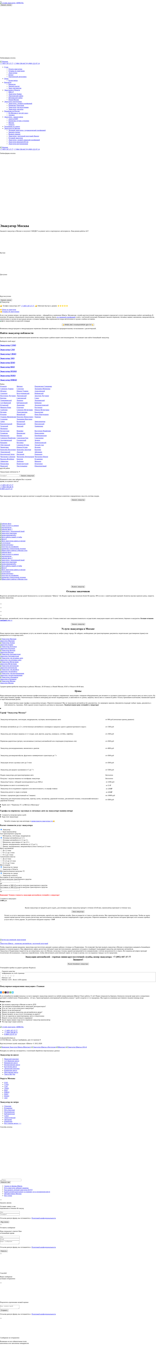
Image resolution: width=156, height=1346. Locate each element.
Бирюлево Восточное (8, 450)
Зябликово (38, 452)
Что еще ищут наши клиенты (12, 1022)
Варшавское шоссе (11, 1063)
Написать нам (5, 1182)
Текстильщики (22, 466)
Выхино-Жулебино (7, 459)
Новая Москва (13, 100)
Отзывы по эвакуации (16, 71)
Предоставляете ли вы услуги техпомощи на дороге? (21, 1014)
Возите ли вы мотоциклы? (11, 1010)
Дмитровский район (15, 96)
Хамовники (39, 426)
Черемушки (4, 447)
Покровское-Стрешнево (43, 386)
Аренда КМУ (13, 119)
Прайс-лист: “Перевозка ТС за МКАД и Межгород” (20, 805)
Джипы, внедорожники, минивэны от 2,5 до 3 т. (20, 844)
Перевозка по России (12, 111)
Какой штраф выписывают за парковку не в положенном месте (27, 1192)
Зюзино (37, 440)
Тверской (20, 426)
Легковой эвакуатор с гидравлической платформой (27, 130)
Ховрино (20, 400)
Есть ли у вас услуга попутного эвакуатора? (18, 1008)
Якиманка (4, 428)
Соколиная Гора (22, 438)
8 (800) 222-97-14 (33, 63)
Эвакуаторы (12, 73)
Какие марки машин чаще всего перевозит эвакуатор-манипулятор (26, 1020)
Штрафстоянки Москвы (13, 1194)
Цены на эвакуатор (9, 309)
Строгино (20, 389)
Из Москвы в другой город (18, 113)
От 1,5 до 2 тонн (9, 853)
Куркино (3, 386)
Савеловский (21, 398)
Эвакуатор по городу (10, 867)
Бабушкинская (9, 1114)
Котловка (20, 442)
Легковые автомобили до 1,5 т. (14, 838)
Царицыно (38, 454)
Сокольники (39, 438)
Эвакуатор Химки (15, 94)
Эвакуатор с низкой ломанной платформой (24, 140)
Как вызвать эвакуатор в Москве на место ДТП (19, 1004)
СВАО (6, 1088)
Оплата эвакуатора (15, 69)
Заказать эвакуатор (78, 500)
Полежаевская (9, 1112)
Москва (11, 123)
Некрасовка (4, 464)
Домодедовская (9, 1118)
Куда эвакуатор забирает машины (16, 1188)
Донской (20, 452)
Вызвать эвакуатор (78, 586)
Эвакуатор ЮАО (8, 375)
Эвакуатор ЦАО (7, 362)
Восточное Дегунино (8, 396)
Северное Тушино (6, 389)
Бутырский (4, 405)
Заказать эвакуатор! (27, 475)
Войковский (39, 393)
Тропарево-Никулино (24, 419)
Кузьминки (39, 459)
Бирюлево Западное (24, 450)
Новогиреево (39, 433)
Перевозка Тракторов (16, 105)
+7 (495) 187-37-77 (6, 63)
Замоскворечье (40, 421)
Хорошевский (40, 400)
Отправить (4, 1310)
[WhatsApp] (10, 992)
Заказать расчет (14, 86)
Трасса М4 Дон (9, 1074)
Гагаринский (21, 440)
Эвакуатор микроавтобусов (18, 142)
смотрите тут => (6, 620)
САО (6, 1086)
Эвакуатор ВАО (7, 367)
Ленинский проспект (12, 1068)
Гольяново (4, 433)
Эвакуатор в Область (10, 869)
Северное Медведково (25, 410)
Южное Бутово (22, 447)
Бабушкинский (22, 403)
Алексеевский (40, 391)
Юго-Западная (9, 1110)
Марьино (38, 461)
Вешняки (20, 431)
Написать (4, 1251)
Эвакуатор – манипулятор (13, 117)
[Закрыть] (1, 1199)
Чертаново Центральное (25, 457)
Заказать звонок (6, 5)
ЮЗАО (6, 1096)
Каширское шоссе (10, 1070)
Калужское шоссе (10, 1066)
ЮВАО (6, 1092)
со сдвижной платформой (66, 317)
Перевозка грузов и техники (18, 121)
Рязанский (4, 466)
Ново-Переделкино (42, 414)
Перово (19, 435)
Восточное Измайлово (43, 431)
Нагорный (20, 454)
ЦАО (6, 1082)
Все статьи (8, 1195)
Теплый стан (39, 445)
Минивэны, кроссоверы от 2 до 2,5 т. (16, 842)
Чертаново (8, 1119)
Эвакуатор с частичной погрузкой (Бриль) (23, 136)
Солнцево (4, 419)
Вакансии (12, 84)
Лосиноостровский (41, 405)
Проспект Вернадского (25, 417)
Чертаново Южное (41, 457)
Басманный (21, 421)
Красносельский (6, 424)
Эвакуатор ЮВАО (8, 380)
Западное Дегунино (42, 396)
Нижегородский (22, 464)
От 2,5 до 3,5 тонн (9, 861)
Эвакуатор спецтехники (13, 101)
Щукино (3, 391)
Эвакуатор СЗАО (8, 345)
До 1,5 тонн (7, 850)
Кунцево (3, 414)
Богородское (4, 431)
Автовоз (11, 115)
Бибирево (38, 403)
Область (11, 124)
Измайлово (8, 1121)
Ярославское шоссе (11, 1072)
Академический (6, 440)
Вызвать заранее (14, 134)
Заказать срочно (14, 132)
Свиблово (4, 410)
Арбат (2, 421)
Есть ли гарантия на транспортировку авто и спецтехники (23, 1016)
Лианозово (21, 405)
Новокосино (4, 435)
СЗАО (6, 1084)
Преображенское (41, 435)
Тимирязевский (6, 400)
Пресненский (39, 424)
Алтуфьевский (5, 403)
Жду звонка (4, 1222)
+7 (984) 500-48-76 (20, 63)
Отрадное (20, 407)
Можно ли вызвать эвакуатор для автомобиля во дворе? (22, 1012)
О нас (6, 67)
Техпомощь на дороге (12, 126)
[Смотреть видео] (1, 607)
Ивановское (21, 433)
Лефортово (4, 461)
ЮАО (6, 1094)
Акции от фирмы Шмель (13, 1186)
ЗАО (6, 1098)
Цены (6, 78)
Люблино (20, 461)
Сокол (37, 398)
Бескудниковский (23, 393)
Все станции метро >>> (12, 1123)
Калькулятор (13, 80)
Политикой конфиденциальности (44, 1218)
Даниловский (5, 452)
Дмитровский (22, 396)
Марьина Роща (5, 407)
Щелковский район (15, 98)
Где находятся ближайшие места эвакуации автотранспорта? (24, 1006)
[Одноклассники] (3, 992)
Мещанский (21, 424)
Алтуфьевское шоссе (11, 1061)
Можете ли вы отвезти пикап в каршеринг (17, 1018)
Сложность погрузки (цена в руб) (14, 815)
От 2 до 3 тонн (8, 855)
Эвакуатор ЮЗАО (8, 371)
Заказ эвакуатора (78, 911)
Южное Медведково (42, 410)
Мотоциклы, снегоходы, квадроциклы (16, 836)
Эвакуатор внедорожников (18, 144)
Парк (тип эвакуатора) (10, 817)
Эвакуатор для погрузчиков (18, 107)
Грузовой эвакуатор (15, 138)
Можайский (21, 414)
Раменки (38, 417)
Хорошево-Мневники (42, 389)
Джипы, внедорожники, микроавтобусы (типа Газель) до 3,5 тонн (26, 846)
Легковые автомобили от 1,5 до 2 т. (15, 840)
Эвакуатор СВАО (8, 354)
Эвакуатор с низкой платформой (20, 103)
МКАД (11, 92)
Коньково (3, 442)
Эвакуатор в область (10, 875)
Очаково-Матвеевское (8, 417)
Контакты (7, 82)
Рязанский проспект (11, 1059)
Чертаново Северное (7, 457)
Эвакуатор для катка (15, 109)
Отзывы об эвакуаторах (10, 311)
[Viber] (8, 992)
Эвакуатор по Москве (12, 128)
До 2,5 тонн (7, 859)
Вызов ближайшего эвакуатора (78, 964)
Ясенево (38, 447)
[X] (6, 992)
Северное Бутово (23, 445)
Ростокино (38, 407)
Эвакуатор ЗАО (7, 358)
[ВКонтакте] (1, 992)
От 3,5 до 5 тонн (9, 863)
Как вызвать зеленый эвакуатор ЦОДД (18, 1190)
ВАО (6, 1090)
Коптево (3, 398)
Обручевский (5, 445)
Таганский (4, 426)
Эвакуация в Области (12, 90)
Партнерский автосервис (17, 77)
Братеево (38, 450)
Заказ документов (14, 88)
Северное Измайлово (8, 438)
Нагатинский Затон (7, 454)
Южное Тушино (22, 391)
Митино (20, 386)
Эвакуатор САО (7, 349)
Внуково (3, 412)
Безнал (10, 75)
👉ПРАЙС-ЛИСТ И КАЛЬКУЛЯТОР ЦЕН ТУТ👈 (78, 325)
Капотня (20, 459)
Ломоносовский (40, 442)
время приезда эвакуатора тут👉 (43, 821)
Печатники (39, 464)
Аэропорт (3, 393)
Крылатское (39, 412)
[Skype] (13, 992)
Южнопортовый (40, 466)
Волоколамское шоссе (12, 1065)
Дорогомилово (22, 412)
